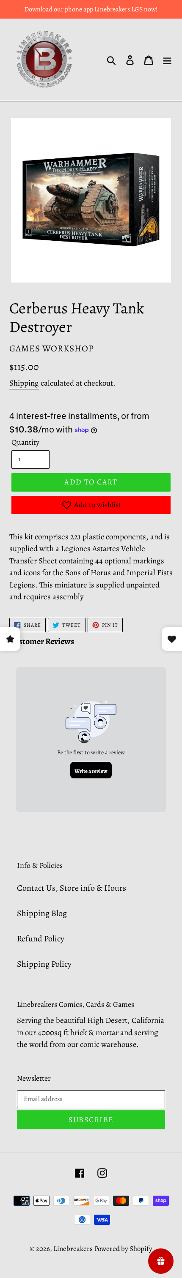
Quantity (25, 442)
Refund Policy (40, 938)
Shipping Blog (42, 913)
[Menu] (167, 60)
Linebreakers (73, 1249)
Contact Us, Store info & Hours (71, 888)
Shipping (24, 383)
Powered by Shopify (123, 1249)
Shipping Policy (44, 964)
